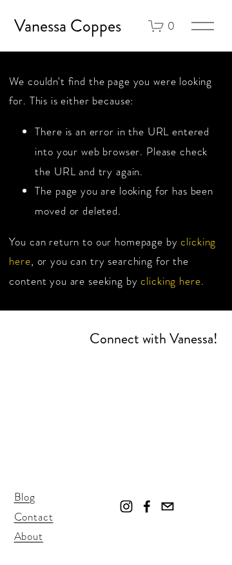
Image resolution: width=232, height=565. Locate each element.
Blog (24, 496)
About (28, 536)
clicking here (170, 281)
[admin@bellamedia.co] (167, 506)
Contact (33, 516)
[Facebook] (146, 506)
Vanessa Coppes (67, 26)
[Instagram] (126, 506)
